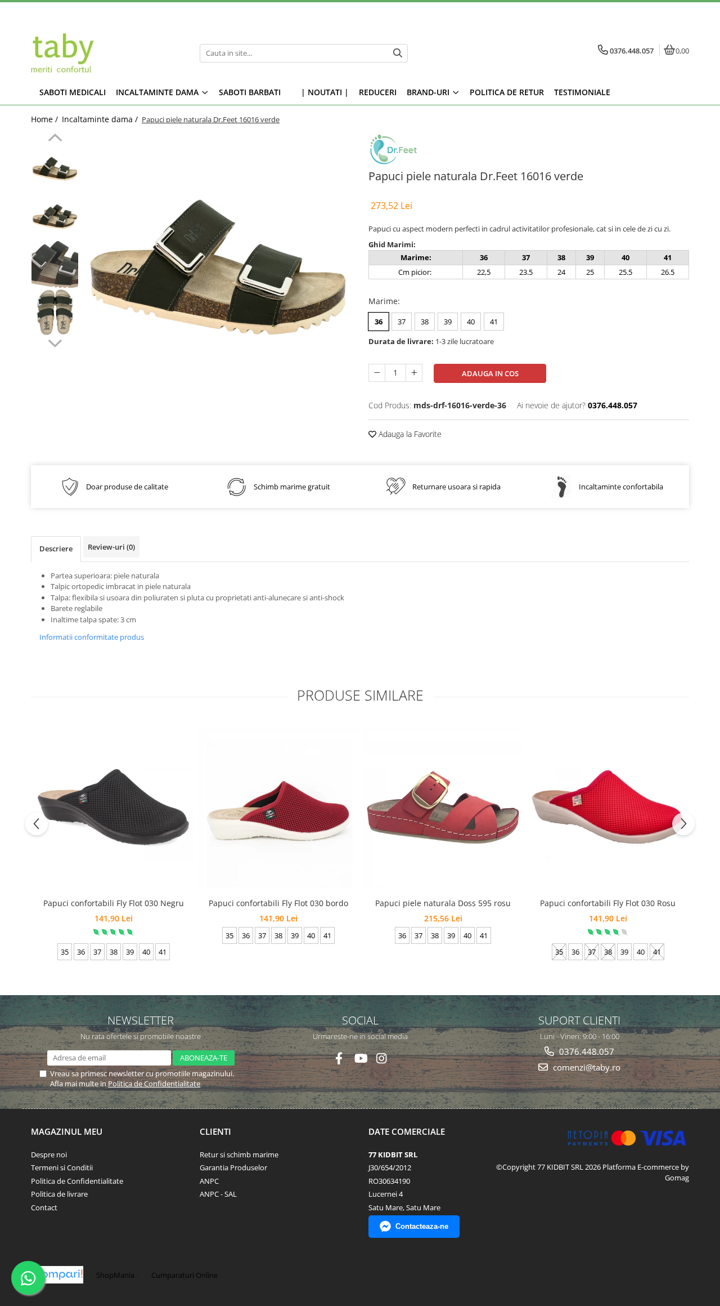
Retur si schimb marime (239, 1154)
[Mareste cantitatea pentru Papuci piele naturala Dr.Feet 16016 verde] (414, 373)
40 (471, 322)
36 (378, 322)
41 (494, 322)
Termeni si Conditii (62, 1167)
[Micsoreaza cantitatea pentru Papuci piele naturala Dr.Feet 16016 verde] (376, 373)
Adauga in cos (490, 373)
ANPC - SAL (218, 1194)
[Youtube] (360, 1058)
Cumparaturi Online (184, 1275)
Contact (44, 1207)
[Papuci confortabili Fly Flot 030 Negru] (113, 807)
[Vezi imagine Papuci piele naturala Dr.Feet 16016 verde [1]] (55, 216)
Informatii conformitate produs (91, 637)
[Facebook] (339, 1058)
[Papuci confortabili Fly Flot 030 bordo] (278, 807)
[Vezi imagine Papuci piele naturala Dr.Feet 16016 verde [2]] (55, 264)
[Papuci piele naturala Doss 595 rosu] (443, 807)
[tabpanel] (218, 267)
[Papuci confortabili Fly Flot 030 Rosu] (608, 807)
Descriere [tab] (56, 548)
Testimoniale (582, 92)
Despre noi (49, 1154)
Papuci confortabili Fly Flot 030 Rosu (608, 903)
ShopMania (115, 1275)
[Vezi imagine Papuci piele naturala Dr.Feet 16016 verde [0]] (55, 168)
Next (55, 341)
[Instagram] (382, 1058)
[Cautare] (398, 53)
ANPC (209, 1181)
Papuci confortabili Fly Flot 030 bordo (278, 903)
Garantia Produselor (233, 1167)
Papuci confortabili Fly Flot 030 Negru (113, 903)
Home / (45, 119)
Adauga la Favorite (409, 434)
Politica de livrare (59, 1194)
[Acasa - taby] (101, 53)
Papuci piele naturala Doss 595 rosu (443, 903)
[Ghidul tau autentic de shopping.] (58, 1274)
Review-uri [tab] (111, 547)
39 (448, 322)
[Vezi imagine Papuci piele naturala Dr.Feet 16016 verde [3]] (55, 312)
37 (402, 322)
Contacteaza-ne (421, 1226)
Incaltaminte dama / (101, 119)
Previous (55, 139)
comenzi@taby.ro (585, 1067)
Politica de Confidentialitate (154, 1083)
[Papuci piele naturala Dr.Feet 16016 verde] (218, 267)
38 (425, 322)
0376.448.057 (585, 1051)
